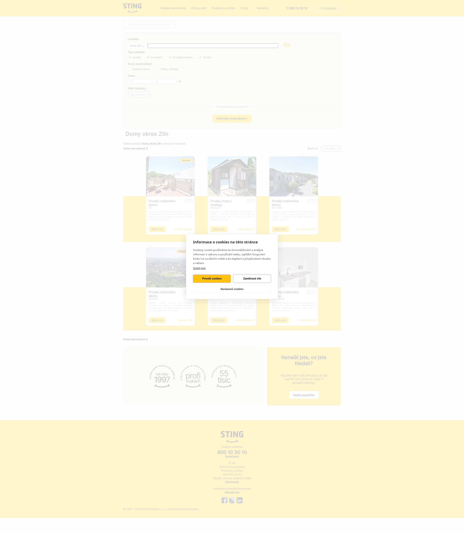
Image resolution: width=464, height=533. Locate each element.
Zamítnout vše (252, 278)
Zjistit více (199, 268)
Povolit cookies (212, 278)
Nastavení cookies (232, 289)
